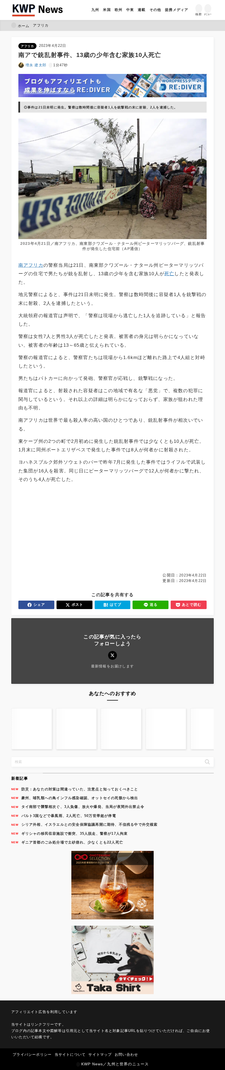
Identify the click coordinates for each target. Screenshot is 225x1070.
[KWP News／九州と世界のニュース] (37, 10)
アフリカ (27, 46)
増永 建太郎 (36, 65)
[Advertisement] (112, 528)
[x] (112, 655)
